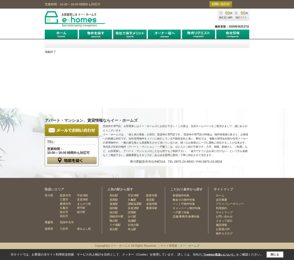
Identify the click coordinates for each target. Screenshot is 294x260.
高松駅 (114, 195)
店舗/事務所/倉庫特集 (186, 216)
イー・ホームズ (190, 245)
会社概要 (221, 199)
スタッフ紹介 (224, 220)
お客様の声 (223, 229)
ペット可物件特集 (184, 203)
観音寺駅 (151, 195)
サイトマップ (224, 212)
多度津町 (82, 199)
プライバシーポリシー (230, 203)
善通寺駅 (151, 208)
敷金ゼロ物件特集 (184, 199)
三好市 (64, 228)
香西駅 (114, 199)
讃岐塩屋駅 (135, 203)
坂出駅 (114, 229)
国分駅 (114, 212)
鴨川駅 (114, 220)
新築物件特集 (181, 195)
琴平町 (81, 208)
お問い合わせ (224, 216)
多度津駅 (133, 208)
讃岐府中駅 (117, 216)
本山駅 (132, 229)
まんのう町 (84, 203)
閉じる (275, 254)
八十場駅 (115, 224)
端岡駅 (114, 208)
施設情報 (221, 224)
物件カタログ (224, 233)
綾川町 (81, 212)
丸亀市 (64, 208)
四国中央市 (67, 222)
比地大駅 (133, 224)
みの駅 (132, 216)
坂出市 (64, 212)
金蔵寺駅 (151, 203)
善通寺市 (65, 203)
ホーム (220, 195)
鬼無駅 (114, 203)
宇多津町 (82, 195)
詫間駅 (132, 212)
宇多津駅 (133, 195)
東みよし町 (84, 228)
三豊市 (64, 199)
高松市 (64, 216)
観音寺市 (65, 195)
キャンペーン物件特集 (187, 208)
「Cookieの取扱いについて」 (219, 254)
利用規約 (221, 208)
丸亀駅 (132, 199)
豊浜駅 (150, 199)
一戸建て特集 (181, 212)
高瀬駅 (132, 220)
